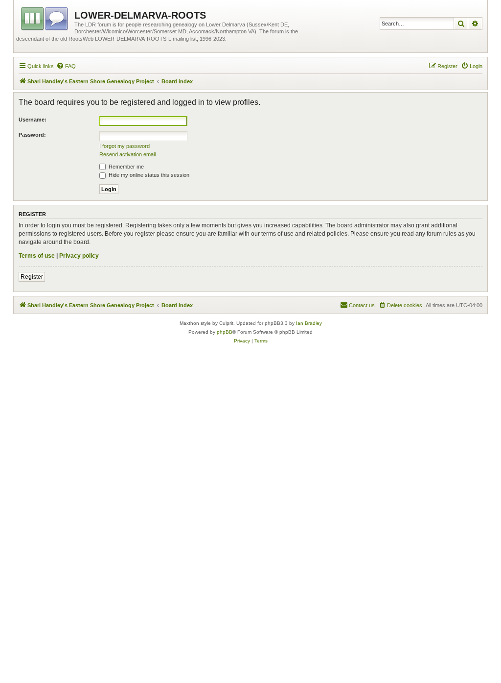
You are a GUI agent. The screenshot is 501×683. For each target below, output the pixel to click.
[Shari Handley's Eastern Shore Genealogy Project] (45, 17)
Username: (32, 119)
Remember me (125, 167)
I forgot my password (124, 146)
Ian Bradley (309, 323)
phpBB (224, 332)
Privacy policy (79, 255)
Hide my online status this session (148, 175)
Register (32, 276)
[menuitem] (66, 66)
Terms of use (37, 255)
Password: (32, 135)
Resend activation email (127, 154)
